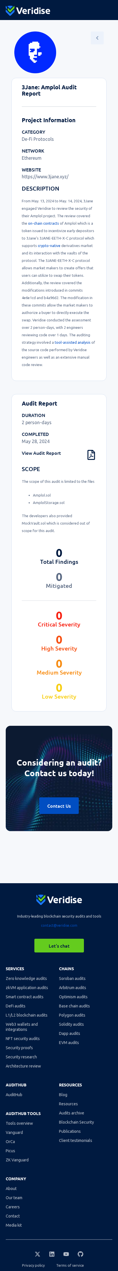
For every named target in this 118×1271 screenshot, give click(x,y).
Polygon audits (72, 1015)
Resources (68, 1104)
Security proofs (19, 1047)
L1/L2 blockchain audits (27, 1015)
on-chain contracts (43, 223)
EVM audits (69, 1042)
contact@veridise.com (59, 925)
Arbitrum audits (72, 987)
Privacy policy (33, 1265)
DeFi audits (15, 1006)
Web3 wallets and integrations (22, 1027)
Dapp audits (69, 1033)
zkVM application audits (27, 987)
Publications (70, 1131)
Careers (13, 1207)
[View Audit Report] (91, 455)
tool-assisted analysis (73, 342)
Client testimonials (75, 1140)
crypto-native (49, 246)
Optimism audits (73, 997)
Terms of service (70, 1265)
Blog (63, 1094)
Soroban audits (72, 978)
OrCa (10, 1141)
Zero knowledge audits (26, 978)
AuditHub (14, 1094)
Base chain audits (74, 1006)
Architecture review (23, 1066)
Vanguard (14, 1132)
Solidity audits (71, 1024)
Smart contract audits (25, 997)
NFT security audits (23, 1038)
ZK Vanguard (17, 1160)
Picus (10, 1151)
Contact (13, 1216)
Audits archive (71, 1113)
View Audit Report (41, 453)
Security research (21, 1057)
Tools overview (19, 1123)
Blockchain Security (76, 1122)
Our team (14, 1197)
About (11, 1188)
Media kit (14, 1225)
